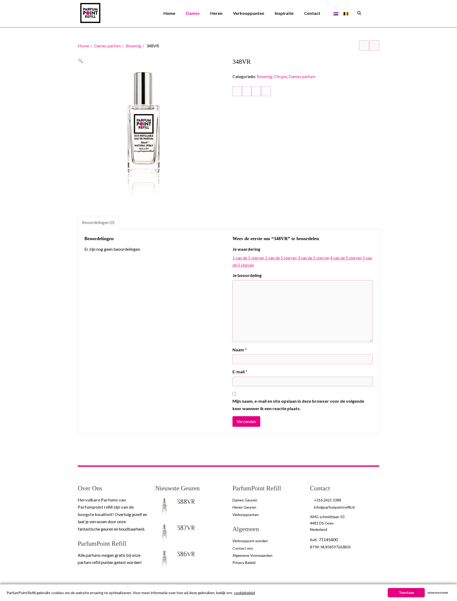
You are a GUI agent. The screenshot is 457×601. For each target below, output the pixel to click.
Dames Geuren (244, 500)
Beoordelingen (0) (98, 222)
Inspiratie (284, 13)
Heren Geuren (244, 507)
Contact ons (242, 548)
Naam (239, 349)
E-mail (239, 371)
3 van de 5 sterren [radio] (313, 257)
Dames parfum (107, 45)
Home (169, 13)
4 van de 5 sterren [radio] (346, 257)
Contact (312, 13)
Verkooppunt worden (250, 541)
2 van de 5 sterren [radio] (281, 257)
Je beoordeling (247, 275)
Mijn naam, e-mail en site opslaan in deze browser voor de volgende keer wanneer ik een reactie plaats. (298, 404)
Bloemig (133, 45)
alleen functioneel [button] (437, 592)
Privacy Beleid (243, 562)
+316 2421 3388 (327, 500)
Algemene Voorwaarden (252, 555)
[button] (80, 60)
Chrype (280, 76)
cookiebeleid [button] (244, 592)
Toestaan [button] (406, 593)
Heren (216, 13)
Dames (193, 13)
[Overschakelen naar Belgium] (346, 13)
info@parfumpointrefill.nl (334, 507)
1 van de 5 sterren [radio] (248, 257)
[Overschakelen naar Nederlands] (336, 13)
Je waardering (246, 249)
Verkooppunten (248, 13)
